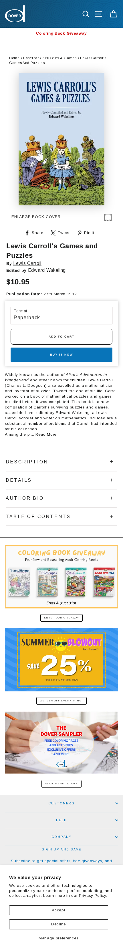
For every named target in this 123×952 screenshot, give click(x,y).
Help (61, 820)
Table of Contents (38, 516)
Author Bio (25, 498)
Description (27, 461)
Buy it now (61, 354)
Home (14, 58)
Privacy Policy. (93, 895)
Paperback (32, 58)
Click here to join (61, 783)
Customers (61, 803)
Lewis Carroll (27, 263)
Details (19, 480)
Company (61, 836)
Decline (58, 924)
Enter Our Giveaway (61, 617)
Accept (58, 910)
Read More (46, 434)
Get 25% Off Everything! (61, 700)
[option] (61, 33)
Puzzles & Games (61, 58)
